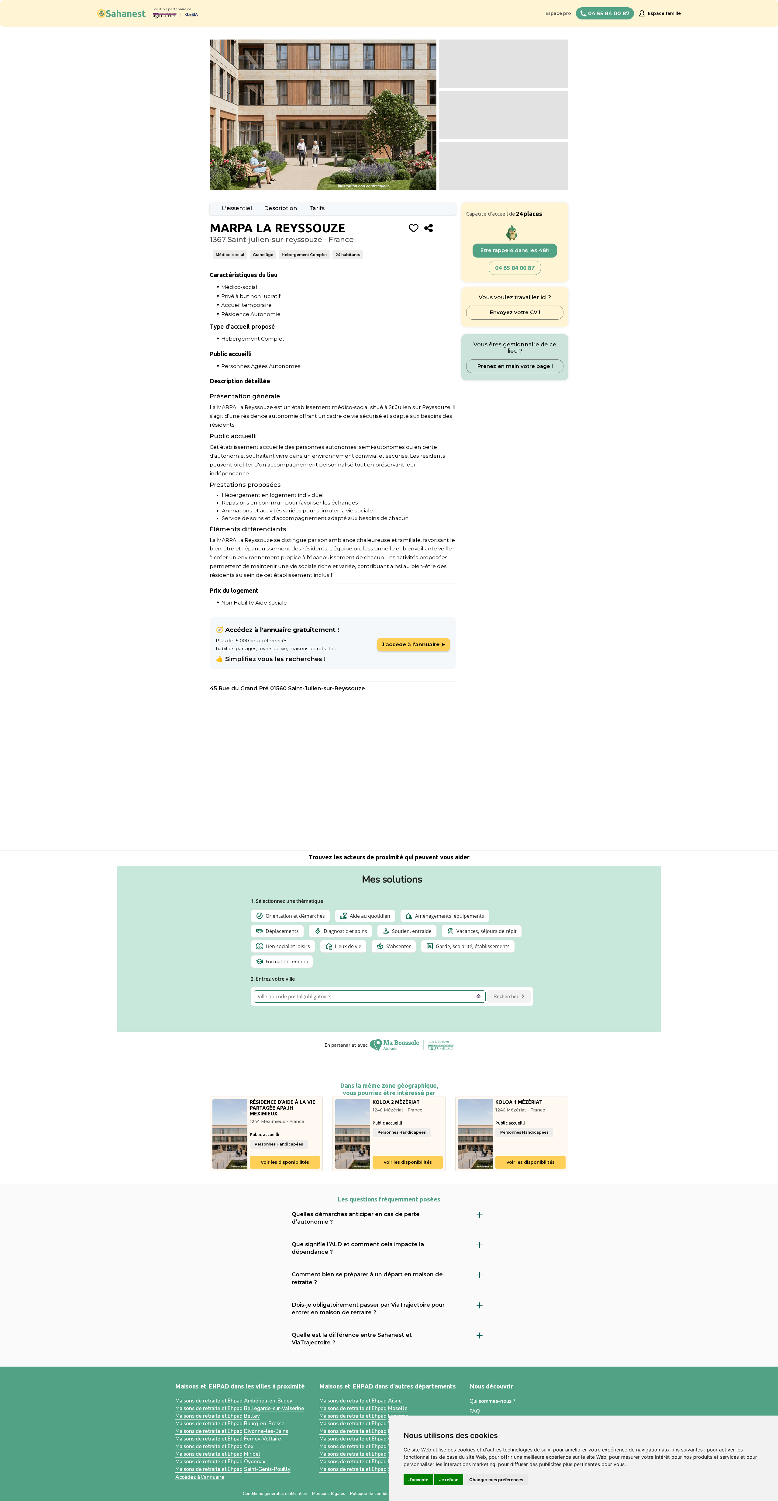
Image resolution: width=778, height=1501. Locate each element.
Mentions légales (328, 1493)
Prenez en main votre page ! (515, 366)
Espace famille (664, 13)
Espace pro (558, 13)
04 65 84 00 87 (515, 267)
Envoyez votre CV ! (515, 313)
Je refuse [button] (448, 1479)
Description (280, 208)
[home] (121, 13)
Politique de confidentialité (376, 1493)
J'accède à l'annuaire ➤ (413, 644)
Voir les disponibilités (285, 1162)
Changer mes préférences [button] (496, 1479)
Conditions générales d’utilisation (275, 1493)
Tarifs (317, 208)
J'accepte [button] (418, 1479)
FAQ (475, 1411)
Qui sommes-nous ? (492, 1401)
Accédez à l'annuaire (199, 1477)
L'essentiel (237, 208)
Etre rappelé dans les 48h (514, 251)
